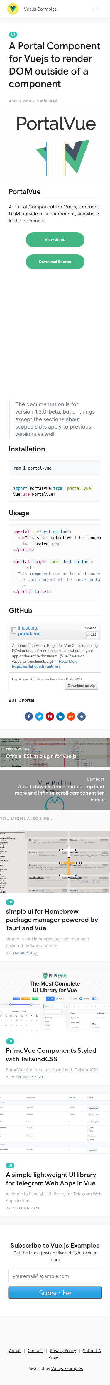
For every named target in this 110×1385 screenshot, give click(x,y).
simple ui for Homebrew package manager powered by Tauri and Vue (52, 919)
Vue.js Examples (40, 9)
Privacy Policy (63, 1350)
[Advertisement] (55, 340)
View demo (55, 239)
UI (13, 34)
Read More (68, 661)
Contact (35, 1350)
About (15, 1350)
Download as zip (81, 686)
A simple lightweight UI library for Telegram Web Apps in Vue (51, 1179)
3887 (92, 628)
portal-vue (29, 633)
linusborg (27, 627)
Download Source (55, 261)
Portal (28, 700)
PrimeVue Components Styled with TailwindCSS (51, 1055)
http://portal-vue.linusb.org (36, 666)
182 (93, 634)
